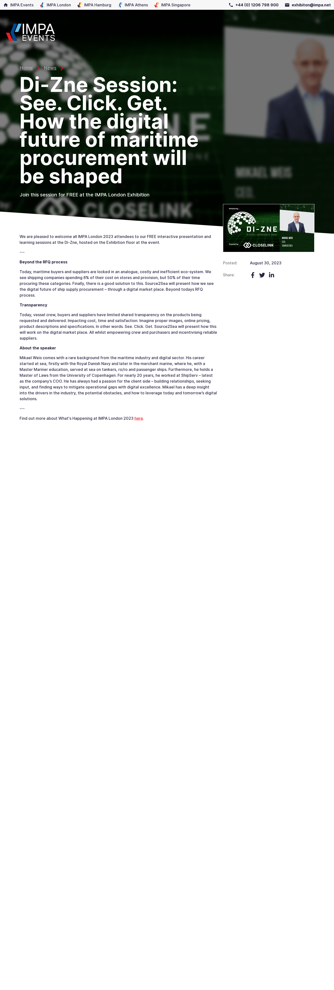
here (138, 418)
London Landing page (51, 5)
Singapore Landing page (168, 5)
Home (26, 68)
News (50, 68)
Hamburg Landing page (90, 5)
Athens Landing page (128, 5)
